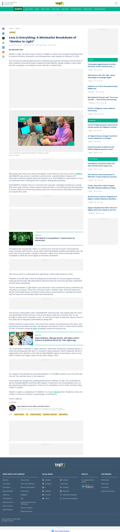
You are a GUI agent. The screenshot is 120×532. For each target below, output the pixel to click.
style (35, 328)
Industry (91, 180)
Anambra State (76, 9)
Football (91, 202)
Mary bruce (63, 414)
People (90, 169)
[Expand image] (81, 112)
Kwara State (88, 9)
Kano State (56, 9)
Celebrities (91, 213)
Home (11, 28)
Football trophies (50, 414)
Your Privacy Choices (62, 531)
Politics (90, 70)
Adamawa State (99, 9)
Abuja (37, 9)
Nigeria (18, 9)
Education (91, 92)
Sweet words (19, 414)
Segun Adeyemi (43, 45)
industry (56, 392)
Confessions (92, 103)
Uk (27, 414)
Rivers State (45, 9)
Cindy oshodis (35, 414)
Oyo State (65, 9)
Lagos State (29, 9)
